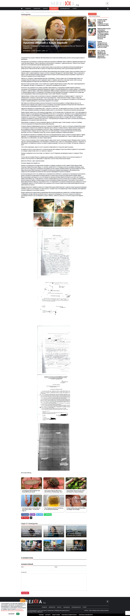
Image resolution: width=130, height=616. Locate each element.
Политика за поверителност (69, 614)
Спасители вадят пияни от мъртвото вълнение (53, 546)
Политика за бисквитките (86, 614)
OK (18, 614)
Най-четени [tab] (92, 14)
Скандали (54, 8)
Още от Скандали (29, 524)
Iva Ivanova (27, 50)
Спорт (75, 8)
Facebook (25, 514)
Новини (28, 8)
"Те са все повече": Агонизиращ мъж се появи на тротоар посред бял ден (31, 532)
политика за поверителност (16, 610)
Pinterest (26, 517)
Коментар (37, 8)
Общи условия (56, 614)
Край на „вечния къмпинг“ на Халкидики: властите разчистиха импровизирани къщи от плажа (74, 529)
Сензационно (65, 8)
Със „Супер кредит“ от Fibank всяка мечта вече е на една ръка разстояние (103, 54)
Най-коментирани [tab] (94, 16)
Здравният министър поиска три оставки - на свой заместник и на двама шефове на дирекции (54, 530)
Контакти (47, 614)
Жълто (45, 8)
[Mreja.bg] (33, 601)
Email (56, 567)
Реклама (41, 614)
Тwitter (40, 514)
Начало (22, 12)
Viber (33, 514)
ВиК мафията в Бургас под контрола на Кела (75, 547)
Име (22, 567)
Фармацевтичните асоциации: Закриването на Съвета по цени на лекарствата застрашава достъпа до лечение (31, 543)
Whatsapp (48, 514)
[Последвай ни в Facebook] (107, 3)
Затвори (11, 614)
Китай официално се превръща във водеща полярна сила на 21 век (103, 44)
